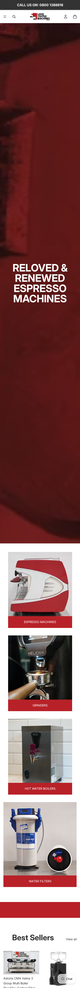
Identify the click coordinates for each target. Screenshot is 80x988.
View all (71, 939)
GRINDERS (40, 705)
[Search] (14, 16)
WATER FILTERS (40, 881)
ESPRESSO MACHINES (40, 622)
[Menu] (5, 17)
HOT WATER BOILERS (40, 788)
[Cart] (75, 16)
